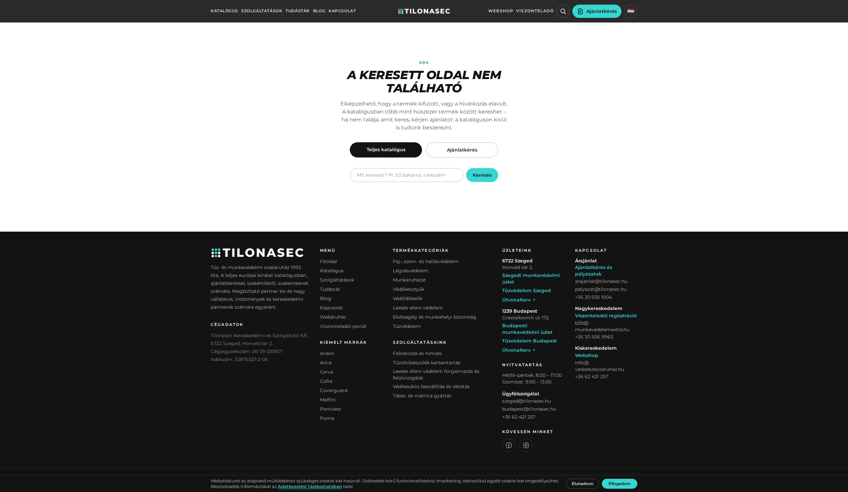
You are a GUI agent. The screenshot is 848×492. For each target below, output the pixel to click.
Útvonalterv (516, 300)
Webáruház (333, 317)
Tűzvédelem (407, 326)
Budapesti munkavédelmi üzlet (527, 329)
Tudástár (298, 11)
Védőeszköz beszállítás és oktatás (431, 386)
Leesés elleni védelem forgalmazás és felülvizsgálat (436, 374)
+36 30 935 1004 (593, 297)
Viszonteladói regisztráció (606, 316)
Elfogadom (620, 483)
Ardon (327, 353)
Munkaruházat (409, 280)
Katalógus (224, 11)
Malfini (328, 400)
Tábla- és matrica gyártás (422, 396)
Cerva (326, 372)
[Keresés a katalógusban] (563, 11)
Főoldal (328, 261)
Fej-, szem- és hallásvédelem (425, 261)
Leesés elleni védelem (418, 308)
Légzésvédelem (411, 271)
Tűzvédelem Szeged (526, 290)
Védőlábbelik (407, 298)
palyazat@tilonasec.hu (601, 289)
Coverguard (333, 390)
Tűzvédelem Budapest (529, 341)
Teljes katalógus (386, 150)
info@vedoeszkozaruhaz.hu (599, 366)
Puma (327, 418)
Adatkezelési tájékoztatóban (310, 486)
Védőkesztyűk (408, 289)
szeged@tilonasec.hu (526, 401)
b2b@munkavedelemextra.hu (602, 326)
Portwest (330, 409)
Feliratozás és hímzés (417, 353)
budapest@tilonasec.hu (529, 409)
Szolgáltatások (261, 11)
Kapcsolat (342, 11)
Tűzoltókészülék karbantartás (426, 363)
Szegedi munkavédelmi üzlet (531, 278)
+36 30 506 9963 (594, 337)
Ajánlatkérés (462, 150)
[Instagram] (526, 445)
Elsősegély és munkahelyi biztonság (434, 317)
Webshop (500, 11)
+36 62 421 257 (518, 417)
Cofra (326, 381)
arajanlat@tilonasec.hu (601, 281)
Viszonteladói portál (343, 326)
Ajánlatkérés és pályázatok (593, 270)
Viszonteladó (535, 11)
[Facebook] (508, 445)
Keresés (482, 175)
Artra (326, 363)
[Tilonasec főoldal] (424, 11)
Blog (319, 11)
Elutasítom (583, 483)
